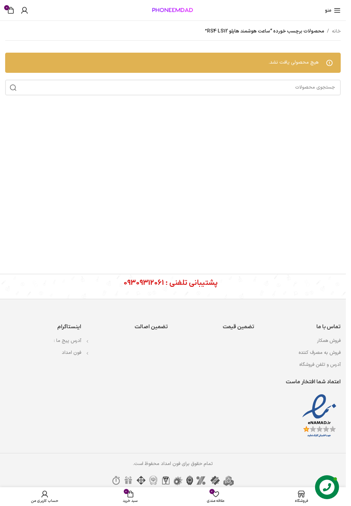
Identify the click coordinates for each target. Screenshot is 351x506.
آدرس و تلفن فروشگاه (320, 364)
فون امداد (71, 352)
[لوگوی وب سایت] (173, 10)
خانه (336, 31)
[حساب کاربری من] (24, 10)
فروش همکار (329, 340)
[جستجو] (13, 87)
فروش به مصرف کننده (320, 352)
